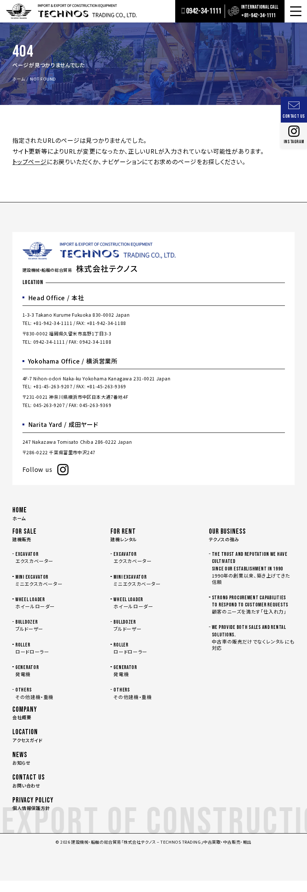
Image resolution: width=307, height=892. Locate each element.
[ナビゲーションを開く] (296, 11)
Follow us (37, 469)
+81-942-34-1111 (53, 323)
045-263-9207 (49, 405)
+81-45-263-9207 (53, 386)
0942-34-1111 (49, 341)
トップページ (29, 161)
